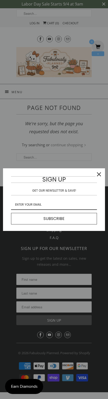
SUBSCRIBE (54, 218)
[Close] (99, 174)
